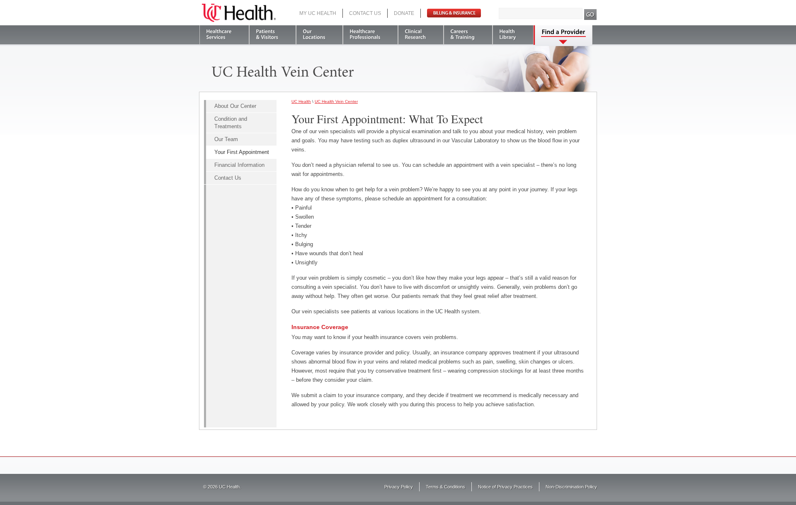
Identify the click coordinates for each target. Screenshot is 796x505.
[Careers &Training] (468, 35)
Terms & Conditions (445, 486)
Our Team (226, 139)
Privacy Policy (398, 486)
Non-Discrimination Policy (571, 486)
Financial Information (239, 165)
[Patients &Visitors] (272, 35)
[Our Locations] (319, 35)
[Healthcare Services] (224, 35)
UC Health (239, 13)
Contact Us (365, 13)
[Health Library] (513, 35)
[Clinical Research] (421, 35)
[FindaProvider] (563, 35)
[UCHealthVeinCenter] (282, 71)
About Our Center (235, 106)
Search (590, 14)
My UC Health (317, 13)
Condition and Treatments (230, 122)
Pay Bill (454, 13)
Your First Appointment (241, 152)
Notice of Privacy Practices (505, 486)
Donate (404, 13)
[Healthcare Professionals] (370, 35)
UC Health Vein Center (336, 101)
